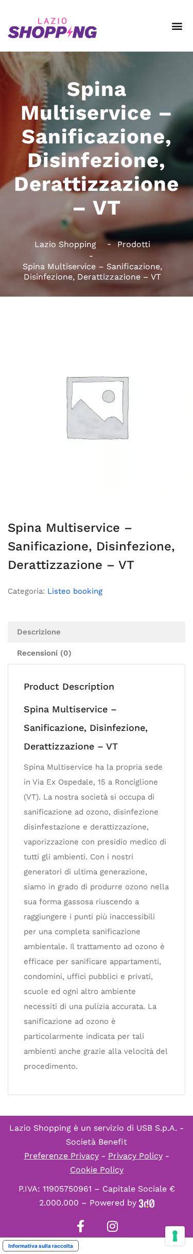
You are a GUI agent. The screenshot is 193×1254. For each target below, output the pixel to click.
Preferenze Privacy (61, 1156)
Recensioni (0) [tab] (44, 653)
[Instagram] (113, 1226)
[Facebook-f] (81, 1226)
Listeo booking (74, 591)
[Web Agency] (146, 1203)
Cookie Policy (97, 1170)
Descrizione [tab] (39, 632)
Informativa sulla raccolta (40, 1246)
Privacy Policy (135, 1156)
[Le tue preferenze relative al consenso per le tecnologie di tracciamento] (175, 1236)
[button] (176, 26)
